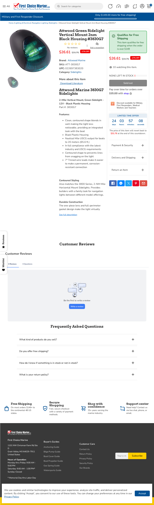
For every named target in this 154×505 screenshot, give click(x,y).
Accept (142, 493)
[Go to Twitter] (128, 183)
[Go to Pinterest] (135, 183)
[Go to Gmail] (143, 183)
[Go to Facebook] (113, 183)
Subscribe (137, 455)
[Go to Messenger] (121, 183)
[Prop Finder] (110, 6)
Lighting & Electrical (23, 23)
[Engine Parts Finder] (118, 6)
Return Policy (85, 454)
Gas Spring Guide (52, 465)
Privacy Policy (85, 458)
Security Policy (86, 463)
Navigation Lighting (40, 23)
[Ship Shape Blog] (126, 6)
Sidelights (53, 23)
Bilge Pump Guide (52, 451)
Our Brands (84, 467)
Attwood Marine (76, 60)
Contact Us (84, 449)
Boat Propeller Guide (53, 461)
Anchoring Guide (51, 447)
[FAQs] (135, 6)
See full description (68, 214)
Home (11, 23)
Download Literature (71, 83)
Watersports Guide (52, 470)
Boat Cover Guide (52, 456)
